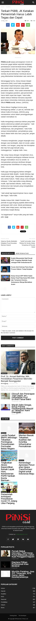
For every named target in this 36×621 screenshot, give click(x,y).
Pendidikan (4, 602)
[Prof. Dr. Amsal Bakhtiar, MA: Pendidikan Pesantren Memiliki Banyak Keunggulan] (18, 362)
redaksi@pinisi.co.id (21, 534)
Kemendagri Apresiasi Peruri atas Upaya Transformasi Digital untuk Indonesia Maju (27, 468)
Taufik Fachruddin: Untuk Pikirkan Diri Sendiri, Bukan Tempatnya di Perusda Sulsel (27, 244)
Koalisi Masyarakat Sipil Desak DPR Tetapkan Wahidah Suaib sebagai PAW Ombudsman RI (21, 260)
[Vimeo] (18, 539)
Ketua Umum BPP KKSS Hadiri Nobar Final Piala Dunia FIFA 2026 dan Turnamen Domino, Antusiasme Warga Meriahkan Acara (22, 280)
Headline (8, 7)
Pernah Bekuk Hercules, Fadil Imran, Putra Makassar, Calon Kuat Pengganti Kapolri (23, 554)
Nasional (3, 433)
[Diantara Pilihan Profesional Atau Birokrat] (5, 564)
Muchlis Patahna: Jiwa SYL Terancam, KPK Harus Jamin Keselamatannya (23, 574)
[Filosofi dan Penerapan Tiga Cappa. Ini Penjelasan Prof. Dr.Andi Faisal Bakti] (5, 396)
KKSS (2, 596)
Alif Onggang (4, 383)
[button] (33, 2)
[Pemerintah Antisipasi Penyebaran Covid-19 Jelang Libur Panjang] (9, 487)
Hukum (3, 605)
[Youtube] (28, 539)
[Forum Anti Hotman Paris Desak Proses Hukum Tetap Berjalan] (5, 269)
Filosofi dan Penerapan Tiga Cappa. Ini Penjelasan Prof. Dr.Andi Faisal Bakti (23, 397)
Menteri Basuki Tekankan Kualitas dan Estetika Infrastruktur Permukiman (26, 441)
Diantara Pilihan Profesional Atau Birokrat (20, 564)
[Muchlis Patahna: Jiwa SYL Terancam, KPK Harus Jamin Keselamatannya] (5, 574)
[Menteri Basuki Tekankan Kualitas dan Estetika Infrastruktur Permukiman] (27, 428)
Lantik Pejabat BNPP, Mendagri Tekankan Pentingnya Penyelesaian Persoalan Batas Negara (9, 442)
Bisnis (2, 607)
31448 (33, 20)
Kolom (3, 588)
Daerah (3, 591)
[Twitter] (13, 539)
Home (2, 7)
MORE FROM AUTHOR (22, 253)
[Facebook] (8, 539)
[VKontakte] (23, 539)
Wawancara (4, 373)
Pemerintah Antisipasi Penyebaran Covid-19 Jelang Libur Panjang (9, 498)
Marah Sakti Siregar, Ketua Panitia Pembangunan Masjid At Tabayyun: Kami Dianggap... (22, 409)
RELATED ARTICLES (8, 253)
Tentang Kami (13, 615)
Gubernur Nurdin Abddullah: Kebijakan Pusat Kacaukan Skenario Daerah (9, 243)
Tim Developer (22, 615)
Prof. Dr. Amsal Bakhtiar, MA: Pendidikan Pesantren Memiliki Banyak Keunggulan (16, 378)
